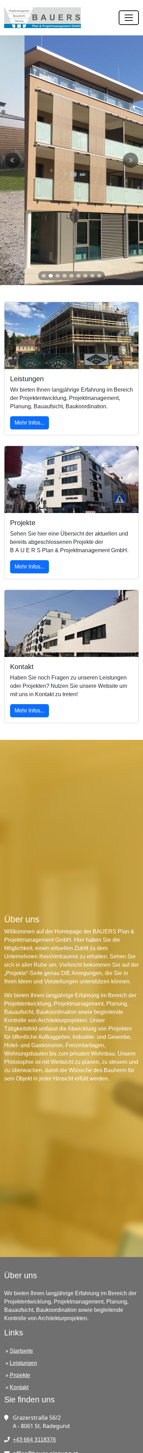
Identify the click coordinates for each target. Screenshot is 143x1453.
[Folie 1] (44, 275)
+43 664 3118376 (34, 1440)
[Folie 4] (64, 275)
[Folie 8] (92, 275)
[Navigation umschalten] (129, 17)
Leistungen (23, 1363)
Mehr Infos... (29, 423)
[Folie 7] (85, 275)
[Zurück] (130, 160)
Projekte (20, 1375)
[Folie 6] (78, 275)
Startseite (21, 1351)
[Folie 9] (99, 275)
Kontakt (19, 1387)
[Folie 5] (71, 275)
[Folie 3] (58, 275)
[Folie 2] (51, 275)
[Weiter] (12, 160)
